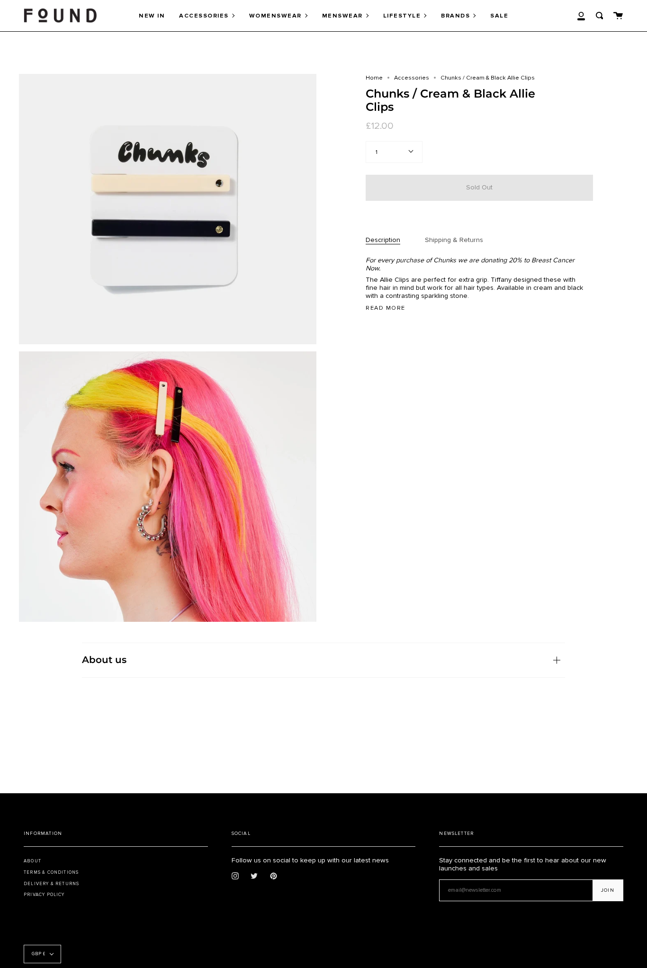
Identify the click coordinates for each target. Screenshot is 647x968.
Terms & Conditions (51, 872)
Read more (385, 308)
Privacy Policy (44, 894)
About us (104, 659)
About (32, 861)
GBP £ (38, 954)
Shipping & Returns (454, 240)
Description (383, 240)
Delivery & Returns (51, 884)
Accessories (411, 77)
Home (374, 77)
